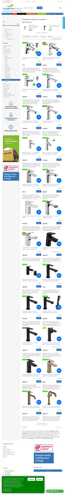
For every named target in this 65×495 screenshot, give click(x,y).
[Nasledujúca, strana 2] (58, 427)
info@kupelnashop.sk (9, 471)
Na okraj (6, 66)
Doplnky (5, 91)
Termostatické (8, 78)
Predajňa (34, 1)
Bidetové (7, 59)
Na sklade (8, 29)
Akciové (6, 56)
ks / (48, 470)
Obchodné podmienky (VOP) (9, 452)
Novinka (8, 33)
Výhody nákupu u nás (7, 451)
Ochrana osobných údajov (8, 454)
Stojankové (7, 76)
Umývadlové (7, 79)
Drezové (6, 64)
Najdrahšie (43, 36)
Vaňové (6, 81)
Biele (6, 61)
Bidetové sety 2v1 (8, 57)
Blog (4, 457)
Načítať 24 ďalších (41, 424)
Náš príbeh (5, 456)
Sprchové (7, 73)
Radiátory (6, 90)
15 (60, 427)
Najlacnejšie (35, 36)
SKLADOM (8, 34)
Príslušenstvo (6, 96)
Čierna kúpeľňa (7, 49)
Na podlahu (7, 67)
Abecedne (50, 36)
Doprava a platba (6, 449)
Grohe (51, 438)
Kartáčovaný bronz (7, 50)
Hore (25, 427)
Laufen (48, 438)
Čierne (6, 62)
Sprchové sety (8, 74)
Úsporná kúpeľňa (7, 52)
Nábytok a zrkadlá (7, 93)
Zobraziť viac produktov (41, 32)
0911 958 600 (7, 474)
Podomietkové (8, 69)
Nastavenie (7, 490)
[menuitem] (7, 14)
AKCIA (5, 47)
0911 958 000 (7, 472)
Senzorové (7, 71)
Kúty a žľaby (6, 86)
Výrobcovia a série (7, 45)
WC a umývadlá (7, 84)
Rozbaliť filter (10, 39)
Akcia (7, 31)
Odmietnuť (31, 479)
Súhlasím (39, 479)
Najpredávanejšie (26, 36)
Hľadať (39, 7)
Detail (38, 64)
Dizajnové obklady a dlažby (9, 95)
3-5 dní (7, 36)
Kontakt (28, 1)
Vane (5, 83)
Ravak (44, 438)
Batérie (5, 54)
